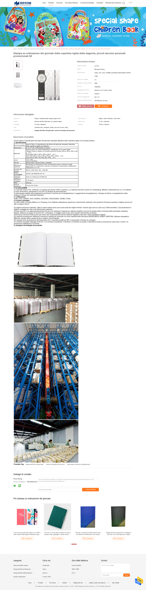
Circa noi (59, 3)
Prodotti (51, 3)
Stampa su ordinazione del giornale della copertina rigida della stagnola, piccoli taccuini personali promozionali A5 (77, 49)
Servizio (45, 573)
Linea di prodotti (76, 565)
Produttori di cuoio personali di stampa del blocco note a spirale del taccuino (88, 533)
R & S (73, 573)
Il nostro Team (47, 576)
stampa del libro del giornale (34, 464)
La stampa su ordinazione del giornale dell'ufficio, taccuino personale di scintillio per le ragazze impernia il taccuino (57, 533)
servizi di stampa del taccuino (55, 464)
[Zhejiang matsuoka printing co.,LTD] (23, 3)
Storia (44, 569)
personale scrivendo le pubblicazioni (78, 464)
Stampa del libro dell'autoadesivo (22, 573)
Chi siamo (52, 582)
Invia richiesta (90, 489)
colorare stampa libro (19, 576)
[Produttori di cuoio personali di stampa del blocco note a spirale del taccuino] (88, 516)
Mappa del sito (78, 582)
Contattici (99, 3)
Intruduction (46, 565)
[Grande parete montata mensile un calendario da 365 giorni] (27, 516)
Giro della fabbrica (71, 3)
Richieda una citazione (113, 3)
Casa (44, 3)
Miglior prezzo (86, 106)
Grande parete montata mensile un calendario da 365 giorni (27, 533)
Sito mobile (115, 582)
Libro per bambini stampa (20, 565)
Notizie (64, 582)
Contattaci (105, 106)
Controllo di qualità (87, 3)
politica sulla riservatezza (97, 582)
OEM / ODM (75, 569)
